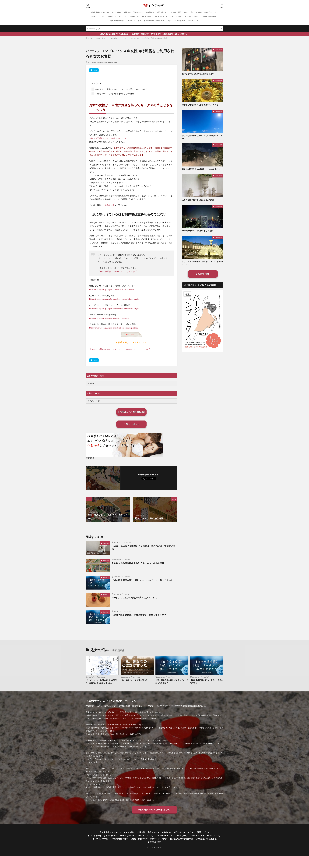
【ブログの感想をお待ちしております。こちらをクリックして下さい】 (120, 349)
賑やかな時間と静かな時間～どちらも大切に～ (201, 169)
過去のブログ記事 (202, 274)
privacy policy (192, 20)
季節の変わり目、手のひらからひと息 (197, 230)
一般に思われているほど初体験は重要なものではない (113, 94)
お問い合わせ (162, 12)
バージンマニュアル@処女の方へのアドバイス (134, 597)
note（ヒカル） (176, 16)
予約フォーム (138, 12)
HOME (90, 38)
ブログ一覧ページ (101, 38)
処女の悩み (114, 38)
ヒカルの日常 (218, 49)
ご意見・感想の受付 (116, 20)
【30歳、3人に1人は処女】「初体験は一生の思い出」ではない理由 (143, 547)
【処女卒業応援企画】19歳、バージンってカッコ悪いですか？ (142, 580)
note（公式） (147, 16)
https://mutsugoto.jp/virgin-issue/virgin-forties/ (109, 318)
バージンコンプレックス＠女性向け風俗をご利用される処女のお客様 (144, 38)
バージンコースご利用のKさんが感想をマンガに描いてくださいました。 (102, 681)
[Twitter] (94, 70)
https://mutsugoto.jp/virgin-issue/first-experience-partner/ (113, 328)
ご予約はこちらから (131, 424)
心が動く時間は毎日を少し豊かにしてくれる (200, 104)
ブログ (185, 12)
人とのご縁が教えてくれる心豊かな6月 (198, 200)
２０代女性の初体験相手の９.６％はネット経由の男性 (138, 563)
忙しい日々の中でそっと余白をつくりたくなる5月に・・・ (202, 262)
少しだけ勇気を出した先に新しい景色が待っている (202, 136)
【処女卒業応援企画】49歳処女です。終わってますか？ (139, 614)
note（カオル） (161, 16)
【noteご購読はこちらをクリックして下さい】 (118, 271)
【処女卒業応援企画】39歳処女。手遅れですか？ (206, 681)
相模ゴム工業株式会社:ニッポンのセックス (107, 138)
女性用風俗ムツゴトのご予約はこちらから (154, 810)
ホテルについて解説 (133, 20)
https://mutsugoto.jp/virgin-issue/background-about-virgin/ (114, 299)
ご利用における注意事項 (175, 20)
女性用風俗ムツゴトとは (99, 12)
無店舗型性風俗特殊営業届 (154, 20)
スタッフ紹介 (116, 12)
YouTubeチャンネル (132, 16)
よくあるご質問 (175, 12)
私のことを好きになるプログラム (203, 12)
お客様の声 (150, 12)
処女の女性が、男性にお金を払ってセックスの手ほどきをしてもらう (119, 89)
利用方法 (127, 12)
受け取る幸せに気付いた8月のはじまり (198, 74)
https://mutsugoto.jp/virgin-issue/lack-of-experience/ (111, 289)
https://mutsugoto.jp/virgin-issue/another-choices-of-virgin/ (114, 308)
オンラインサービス (192, 16)
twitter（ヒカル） (115, 16)
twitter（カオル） (98, 16)
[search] (220, 28)
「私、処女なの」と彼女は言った (134, 680)
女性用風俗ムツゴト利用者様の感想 (131, 412)
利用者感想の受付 (209, 16)
